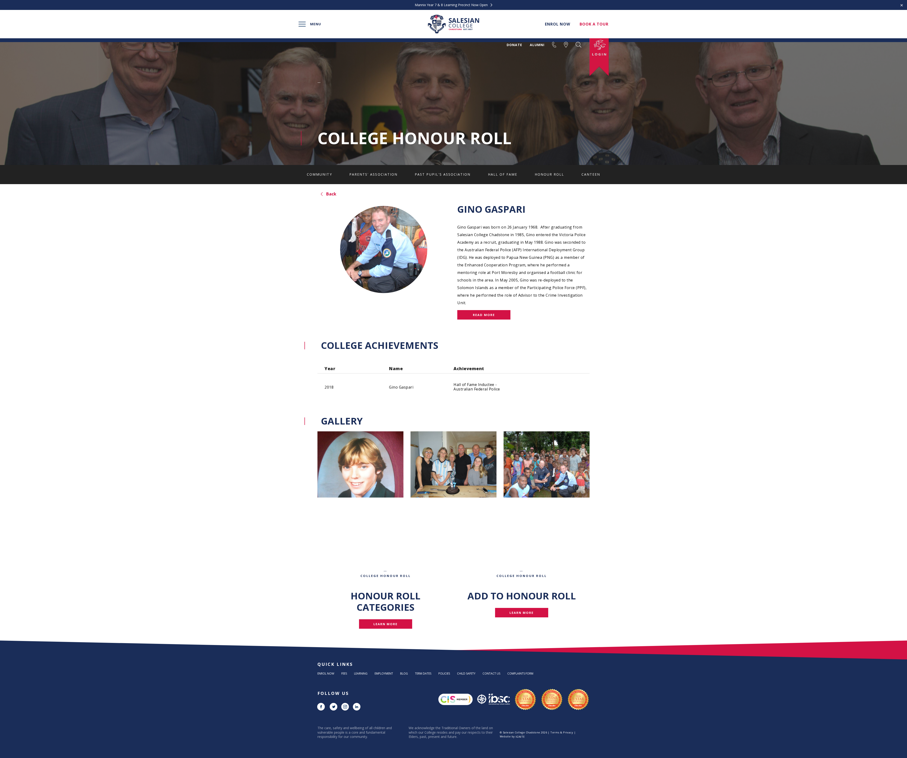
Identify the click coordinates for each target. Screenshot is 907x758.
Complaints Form (520, 673)
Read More (484, 315)
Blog (404, 673)
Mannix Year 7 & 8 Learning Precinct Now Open (452, 5)
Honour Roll (549, 174)
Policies (444, 673)
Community (319, 174)
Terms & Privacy (561, 732)
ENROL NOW (557, 24)
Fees (344, 673)
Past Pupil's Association (443, 174)
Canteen (591, 174)
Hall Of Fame (502, 174)
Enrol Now (325, 673)
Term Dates (423, 673)
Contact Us (491, 673)
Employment (384, 673)
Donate (514, 45)
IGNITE (520, 736)
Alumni (537, 45)
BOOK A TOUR (594, 24)
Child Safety (466, 673)
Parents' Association (373, 174)
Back (330, 194)
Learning (361, 673)
